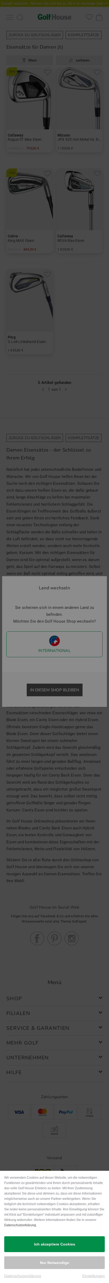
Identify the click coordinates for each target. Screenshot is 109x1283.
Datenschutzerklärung (20, 1225)
